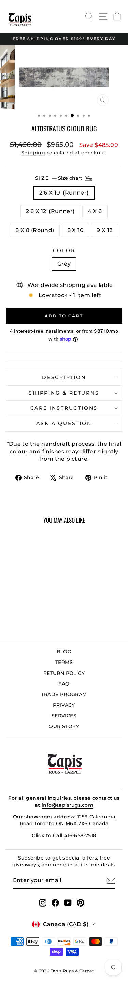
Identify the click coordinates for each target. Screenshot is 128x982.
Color (64, 250)
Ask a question (63, 423)
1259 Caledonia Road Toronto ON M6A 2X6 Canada (67, 820)
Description (64, 377)
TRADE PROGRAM (64, 694)
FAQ (63, 684)
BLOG (64, 651)
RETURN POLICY (64, 673)
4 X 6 (95, 211)
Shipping (33, 152)
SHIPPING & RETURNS (64, 393)
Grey (64, 263)
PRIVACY (64, 705)
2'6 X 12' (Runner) (50, 211)
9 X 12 (104, 230)
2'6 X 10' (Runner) (63, 192)
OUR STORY (64, 726)
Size (59, 178)
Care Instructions (64, 408)
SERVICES (64, 716)
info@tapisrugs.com (67, 805)
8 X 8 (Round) (34, 230)
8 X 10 (75, 230)
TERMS (64, 662)
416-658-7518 (80, 835)
